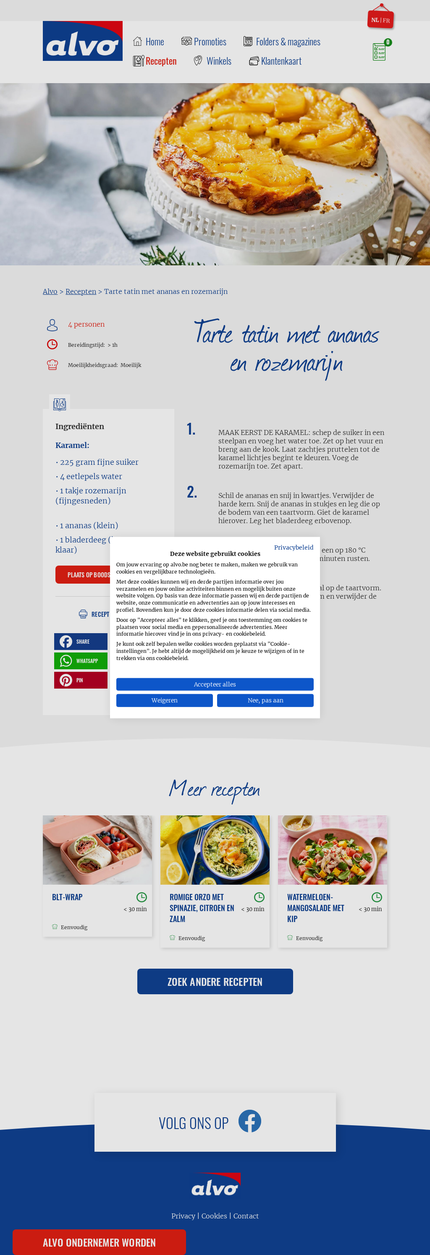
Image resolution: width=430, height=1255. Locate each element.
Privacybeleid (294, 547)
